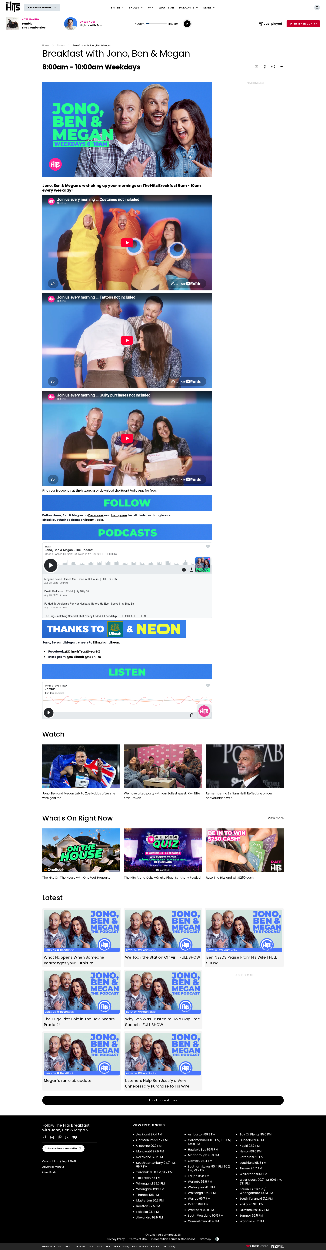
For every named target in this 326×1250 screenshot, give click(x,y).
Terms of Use (138, 1239)
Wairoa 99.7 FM (199, 1198)
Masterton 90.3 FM (150, 1200)
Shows (61, 45)
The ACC (68, 1246)
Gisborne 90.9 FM (148, 1146)
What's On (166, 7)
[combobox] (281, 66)
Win (150, 7)
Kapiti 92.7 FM (250, 1146)
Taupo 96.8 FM (198, 1176)
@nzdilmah (76, 657)
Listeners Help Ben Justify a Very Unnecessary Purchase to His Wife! (163, 1061)
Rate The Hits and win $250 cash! (245, 855)
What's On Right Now (77, 818)
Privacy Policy (116, 1239)
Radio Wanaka (140, 1246)
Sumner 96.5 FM (251, 1215)
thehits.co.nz (85, 490)
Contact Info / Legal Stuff (59, 1161)
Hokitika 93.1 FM (147, 1212)
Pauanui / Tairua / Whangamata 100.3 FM (256, 1191)
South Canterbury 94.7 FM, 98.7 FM (155, 1165)
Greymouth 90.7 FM (254, 1210)
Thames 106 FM (147, 1195)
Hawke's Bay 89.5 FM (203, 1149)
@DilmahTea (75, 651)
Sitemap (205, 1239)
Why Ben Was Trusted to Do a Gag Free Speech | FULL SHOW (163, 999)
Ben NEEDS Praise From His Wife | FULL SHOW (244, 937)
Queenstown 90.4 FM (203, 1221)
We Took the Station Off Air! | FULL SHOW (163, 937)
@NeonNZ (92, 651)
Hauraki (80, 1246)
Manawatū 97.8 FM (150, 1151)
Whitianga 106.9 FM (202, 1193)
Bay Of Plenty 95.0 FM (255, 1134)
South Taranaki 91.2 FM (256, 1198)
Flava (100, 1246)
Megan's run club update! (81, 1061)
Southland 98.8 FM (253, 1163)
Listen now (83, 23)
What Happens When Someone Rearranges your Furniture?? (81, 937)
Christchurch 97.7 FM (152, 1140)
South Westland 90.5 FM (205, 1215)
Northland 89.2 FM (149, 1157)
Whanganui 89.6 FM (150, 1183)
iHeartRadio (94, 520)
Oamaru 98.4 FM (200, 1161)
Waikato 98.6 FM (200, 1181)
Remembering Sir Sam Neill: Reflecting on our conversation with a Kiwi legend (245, 774)
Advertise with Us (53, 1167)
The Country (168, 1246)
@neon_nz (93, 657)
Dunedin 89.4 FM (252, 1140)
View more (276, 818)
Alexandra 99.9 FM (149, 1217)
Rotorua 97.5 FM (251, 1157)
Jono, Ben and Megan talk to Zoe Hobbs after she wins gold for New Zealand (81, 773)
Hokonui (155, 1246)
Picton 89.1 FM (198, 1204)
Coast (91, 1246)
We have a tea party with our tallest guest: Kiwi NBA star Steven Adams (163, 773)
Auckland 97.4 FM (149, 1134)
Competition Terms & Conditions (173, 1239)
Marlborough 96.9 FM (203, 1155)
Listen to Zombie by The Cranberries (30, 23)
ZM (59, 1246)
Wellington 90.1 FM (201, 1187)
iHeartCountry (121, 1246)
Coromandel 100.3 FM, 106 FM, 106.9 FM (209, 1142)
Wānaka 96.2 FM (252, 1221)
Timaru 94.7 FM (251, 1168)
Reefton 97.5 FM (148, 1206)
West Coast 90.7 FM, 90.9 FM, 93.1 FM (261, 1182)
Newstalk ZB (48, 1246)
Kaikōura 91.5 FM (251, 1204)
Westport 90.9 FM (201, 1210)
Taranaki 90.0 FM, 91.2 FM (154, 1172)
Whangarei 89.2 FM (150, 1189)
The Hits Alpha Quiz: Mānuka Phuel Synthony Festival (163, 855)
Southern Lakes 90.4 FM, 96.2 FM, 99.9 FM (209, 1168)
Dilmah (98, 642)
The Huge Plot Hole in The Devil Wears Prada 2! (81, 999)
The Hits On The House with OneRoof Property (81, 855)
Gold (108, 1246)
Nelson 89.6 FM (250, 1151)
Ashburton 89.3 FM (201, 1134)
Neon (115, 642)
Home (45, 45)
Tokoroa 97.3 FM (148, 1178)
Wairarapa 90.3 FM (253, 1174)
